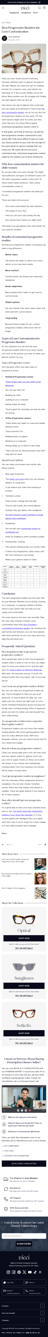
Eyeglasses (14, 13)
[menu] (7, 8)
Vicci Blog (6, 23)
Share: (4, 833)
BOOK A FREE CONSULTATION (24, 1164)
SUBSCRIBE (24, 1243)
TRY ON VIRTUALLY (24, 948)
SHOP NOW (24, 938)
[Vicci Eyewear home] (24, 8)
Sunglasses (26, 13)
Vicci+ (35, 13)
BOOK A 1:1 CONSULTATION (26, 1068)
